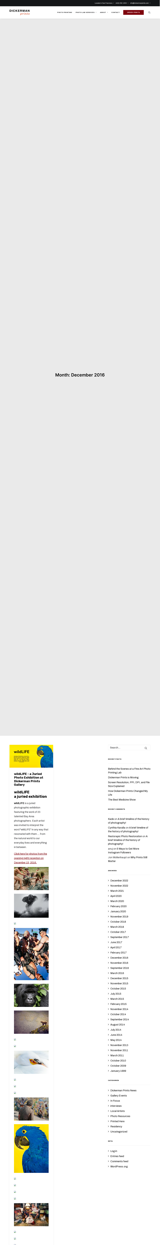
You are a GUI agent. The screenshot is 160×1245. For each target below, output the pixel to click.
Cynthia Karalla (116, 834)
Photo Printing (64, 12)
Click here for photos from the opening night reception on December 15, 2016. (30, 864)
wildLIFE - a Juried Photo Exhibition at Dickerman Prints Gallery (28, 786)
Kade (111, 825)
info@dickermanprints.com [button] (139, 3)
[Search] (129, 754)
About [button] (103, 12)
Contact (115, 12)
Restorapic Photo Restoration (125, 842)
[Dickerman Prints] (20, 12)
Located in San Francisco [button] (103, 3)
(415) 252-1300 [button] (121, 3)
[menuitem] (105, 3)
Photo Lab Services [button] (85, 12)
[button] (149, 12)
